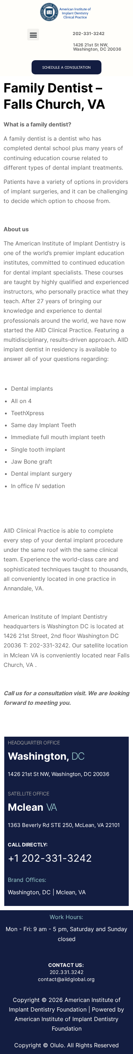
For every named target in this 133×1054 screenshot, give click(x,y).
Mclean (26, 807)
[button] (33, 34)
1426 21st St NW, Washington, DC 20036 (97, 47)
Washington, (38, 756)
